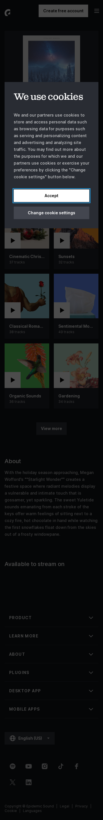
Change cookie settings (51, 212)
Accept (51, 195)
